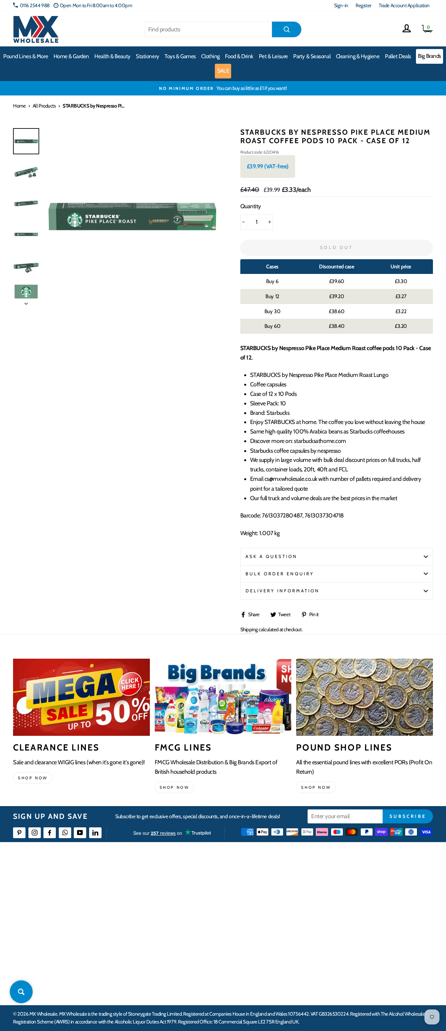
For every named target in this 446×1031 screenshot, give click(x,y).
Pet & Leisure (273, 56)
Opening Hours (359, 892)
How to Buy (168, 892)
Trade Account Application (404, 5)
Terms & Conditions (176, 940)
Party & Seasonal (311, 56)
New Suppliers (358, 952)
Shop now (33, 777)
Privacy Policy (170, 952)
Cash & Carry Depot (363, 904)
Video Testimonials (269, 892)
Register (363, 5)
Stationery (147, 56)
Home (19, 106)
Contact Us (355, 881)
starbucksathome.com (320, 441)
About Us (260, 881)
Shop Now (316, 787)
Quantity (250, 206)
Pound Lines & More (25, 56)
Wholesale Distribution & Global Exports (195, 928)
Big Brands (429, 56)
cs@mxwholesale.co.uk (290, 478)
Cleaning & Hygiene (358, 56)
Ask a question (272, 556)
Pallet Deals (398, 56)
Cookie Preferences (363, 964)
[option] (223, 88)
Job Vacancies (357, 940)
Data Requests (358, 975)
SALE (223, 70)
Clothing (210, 56)
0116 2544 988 (35, 5)
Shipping (249, 629)
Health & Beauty (112, 56)
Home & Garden (71, 56)
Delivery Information (283, 590)
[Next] (26, 301)
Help (162, 881)
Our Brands (262, 904)
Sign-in (341, 5)
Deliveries (167, 904)
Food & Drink (239, 56)
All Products (44, 106)
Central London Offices (367, 916)
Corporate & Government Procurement (195, 916)
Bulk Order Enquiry (280, 573)
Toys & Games (180, 56)
